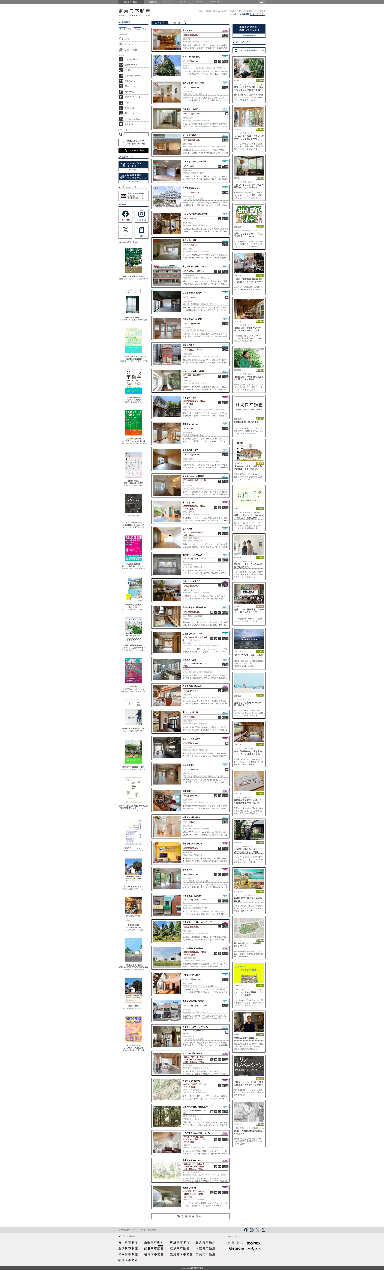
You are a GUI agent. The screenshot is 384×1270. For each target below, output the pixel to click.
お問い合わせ (259, 11)
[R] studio (169, 2)
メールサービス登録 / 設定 (240, 14)
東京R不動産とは (206, 11)
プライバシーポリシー (138, 1230)
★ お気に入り (258, 14)
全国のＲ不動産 (131, 2)
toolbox (184, 2)
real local (199, 2)
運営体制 (123, 1230)
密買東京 (153, 2)
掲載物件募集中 (235, 11)
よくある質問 (221, 11)
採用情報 (248, 11)
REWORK (215, 2)
